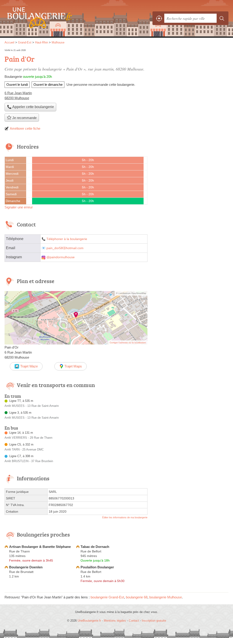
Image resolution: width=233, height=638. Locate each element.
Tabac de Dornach (95, 547)
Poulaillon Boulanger (97, 567)
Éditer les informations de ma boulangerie (124, 517)
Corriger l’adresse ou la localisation (128, 342)
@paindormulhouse (60, 257)
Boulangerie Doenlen (26, 567)
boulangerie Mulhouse (165, 597)
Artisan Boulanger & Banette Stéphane (40, 547)
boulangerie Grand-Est (107, 597)
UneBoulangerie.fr (37, 18)
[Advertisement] (190, 80)
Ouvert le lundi (17, 84)
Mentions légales (115, 620)
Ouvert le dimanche (48, 84)
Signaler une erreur (19, 207)
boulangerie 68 (136, 597)
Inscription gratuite (154, 620)
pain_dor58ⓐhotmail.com (65, 248)
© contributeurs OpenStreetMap (131, 293)
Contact (134, 620)
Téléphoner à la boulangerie (66, 239)
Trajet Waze (29, 366)
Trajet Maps (73, 366)
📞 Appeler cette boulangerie (30, 107)
